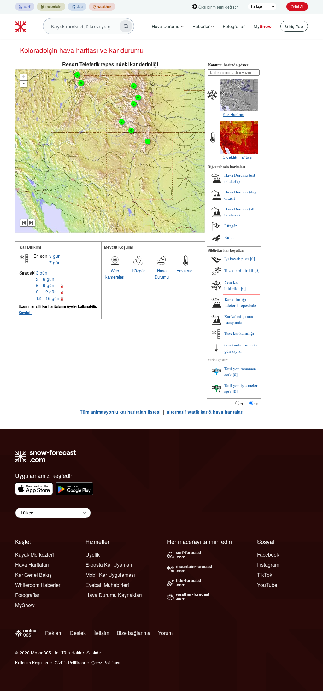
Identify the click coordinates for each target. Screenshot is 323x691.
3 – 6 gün (45, 279)
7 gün (55, 262)
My (263, 26)
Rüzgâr (138, 271)
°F (256, 403)
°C (242, 403)
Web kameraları (114, 274)
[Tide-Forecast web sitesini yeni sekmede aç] (77, 7)
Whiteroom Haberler (37, 584)
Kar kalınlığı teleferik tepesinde (240, 303)
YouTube (267, 584)
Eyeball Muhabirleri (107, 584)
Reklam (53, 632)
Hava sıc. (185, 271)
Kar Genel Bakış (33, 574)
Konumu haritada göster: (229, 65)
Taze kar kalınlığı (239, 333)
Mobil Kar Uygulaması (110, 574)
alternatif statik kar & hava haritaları (205, 412)
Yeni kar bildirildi (232, 285)
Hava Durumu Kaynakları (113, 595)
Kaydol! (25, 312)
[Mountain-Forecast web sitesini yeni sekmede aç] (51, 7)
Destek (78, 632)
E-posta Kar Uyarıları (108, 564)
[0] (252, 259)
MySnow (25, 605)
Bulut (229, 237)
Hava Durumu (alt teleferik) (239, 212)
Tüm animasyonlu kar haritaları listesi (120, 412)
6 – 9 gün (45, 285)
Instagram (268, 564)
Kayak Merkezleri (34, 554)
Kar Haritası (233, 114)
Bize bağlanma (133, 632)
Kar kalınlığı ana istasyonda (238, 320)
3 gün (55, 256)
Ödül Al (297, 6)
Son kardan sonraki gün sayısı (240, 348)
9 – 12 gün (46, 291)
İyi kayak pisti (236, 259)
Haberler (201, 26)
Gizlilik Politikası (70, 662)
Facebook (268, 554)
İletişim (101, 632)
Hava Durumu (165, 26)
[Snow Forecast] (21, 26)
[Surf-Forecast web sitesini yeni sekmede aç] (24, 7)
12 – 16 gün (47, 298)
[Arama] (126, 26)
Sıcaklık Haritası (237, 157)
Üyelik (92, 554)
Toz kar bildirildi (238, 270)
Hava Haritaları (32, 564)
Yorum (165, 632)
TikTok (264, 574)
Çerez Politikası (105, 662)
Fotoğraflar (234, 26)
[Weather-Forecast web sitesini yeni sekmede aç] (102, 7)
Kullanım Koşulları (31, 662)
